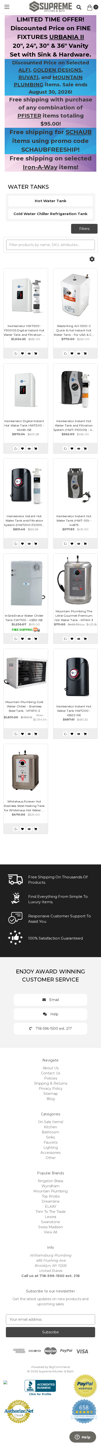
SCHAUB (79, 132)
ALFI (24, 70)
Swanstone (50, 1222)
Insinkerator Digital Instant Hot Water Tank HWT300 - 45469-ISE (24, 425)
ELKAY (50, 1206)
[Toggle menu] (6, 6)
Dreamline (51, 1201)
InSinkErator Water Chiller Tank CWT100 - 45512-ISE (24, 618)
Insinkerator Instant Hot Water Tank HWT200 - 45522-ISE (73, 710)
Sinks (50, 1137)
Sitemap (50, 1093)
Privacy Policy (51, 1088)
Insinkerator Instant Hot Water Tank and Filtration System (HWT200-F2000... (24, 520)
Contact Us (50, 1073)
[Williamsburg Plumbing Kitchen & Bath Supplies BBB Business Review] (40, 1385)
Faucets (50, 1142)
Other (51, 1158)
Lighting (50, 1147)
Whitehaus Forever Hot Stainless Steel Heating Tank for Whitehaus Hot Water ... (24, 806)
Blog (51, 1099)
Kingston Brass (50, 1181)
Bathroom (50, 1132)
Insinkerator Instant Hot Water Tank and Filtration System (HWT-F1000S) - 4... (74, 425)
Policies (50, 1078)
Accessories (50, 1152)
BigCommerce (59, 1367)
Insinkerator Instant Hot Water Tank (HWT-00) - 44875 (73, 520)
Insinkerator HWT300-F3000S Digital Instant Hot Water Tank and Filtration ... (24, 330)
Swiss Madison (50, 1227)
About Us (51, 1068)
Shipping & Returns (50, 1083)
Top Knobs (51, 1196)
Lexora (50, 1217)
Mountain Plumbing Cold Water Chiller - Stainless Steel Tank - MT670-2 (24, 706)
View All (50, 1232)
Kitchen (50, 1127)
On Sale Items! (50, 1122)
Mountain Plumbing (50, 1191)
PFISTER (29, 115)
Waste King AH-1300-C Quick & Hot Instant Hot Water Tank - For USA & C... (74, 330)
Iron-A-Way (40, 167)
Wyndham (50, 1186)
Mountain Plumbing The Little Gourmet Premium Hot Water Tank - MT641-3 (74, 615)
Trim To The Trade (51, 1211)
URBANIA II (66, 36)
